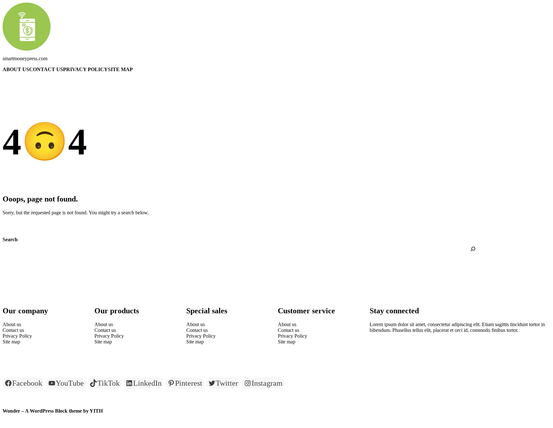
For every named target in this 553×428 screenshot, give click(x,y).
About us (16, 69)
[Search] (473, 249)
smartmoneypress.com (25, 58)
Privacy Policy (85, 69)
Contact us (46, 69)
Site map (120, 69)
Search (10, 239)
